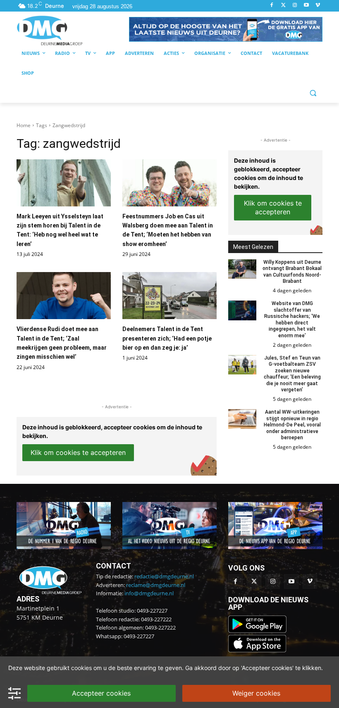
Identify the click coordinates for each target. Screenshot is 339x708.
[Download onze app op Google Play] (258, 630)
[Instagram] (295, 5)
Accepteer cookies (101, 693)
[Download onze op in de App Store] (257, 650)
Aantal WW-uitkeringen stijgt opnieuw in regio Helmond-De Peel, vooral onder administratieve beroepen (292, 424)
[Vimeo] (317, 5)
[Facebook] (272, 5)
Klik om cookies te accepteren (78, 452)
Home (24, 125)
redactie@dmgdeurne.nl (164, 576)
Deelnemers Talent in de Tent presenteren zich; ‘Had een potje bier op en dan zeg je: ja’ (167, 338)
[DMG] (73, 30)
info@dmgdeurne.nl (149, 593)
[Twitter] (283, 5)
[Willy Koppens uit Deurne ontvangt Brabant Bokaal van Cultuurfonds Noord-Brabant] (242, 269)
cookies (81, 667)
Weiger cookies (256, 693)
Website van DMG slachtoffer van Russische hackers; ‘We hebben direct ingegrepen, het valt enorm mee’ (292, 320)
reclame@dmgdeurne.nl (155, 585)
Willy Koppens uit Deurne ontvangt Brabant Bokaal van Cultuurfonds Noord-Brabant (292, 271)
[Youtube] (306, 5)
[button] (225, 29)
